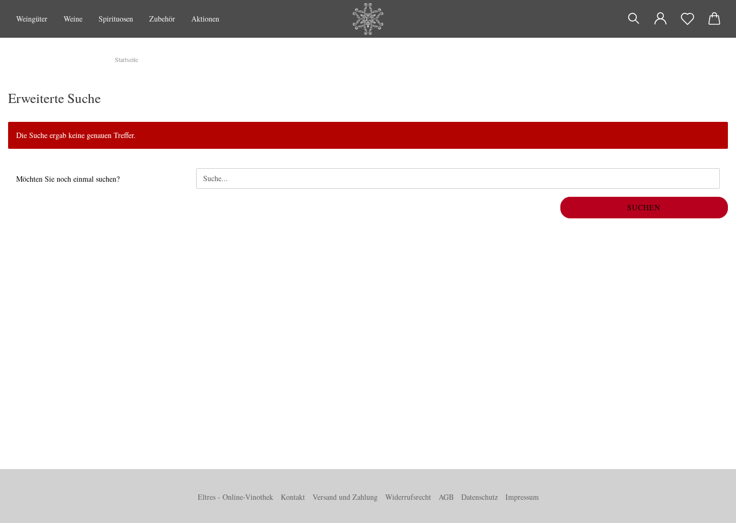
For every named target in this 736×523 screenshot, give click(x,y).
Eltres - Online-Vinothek (235, 497)
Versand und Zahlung (345, 497)
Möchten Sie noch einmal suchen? (68, 179)
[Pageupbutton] (706, 507)
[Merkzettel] (687, 19)
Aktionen (205, 18)
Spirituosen (116, 18)
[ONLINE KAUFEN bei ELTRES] (368, 19)
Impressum (522, 497)
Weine (73, 18)
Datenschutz (479, 497)
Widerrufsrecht (408, 497)
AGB (446, 497)
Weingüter (31, 18)
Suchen (644, 207)
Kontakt (293, 497)
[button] (660, 19)
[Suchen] (633, 19)
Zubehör (162, 18)
